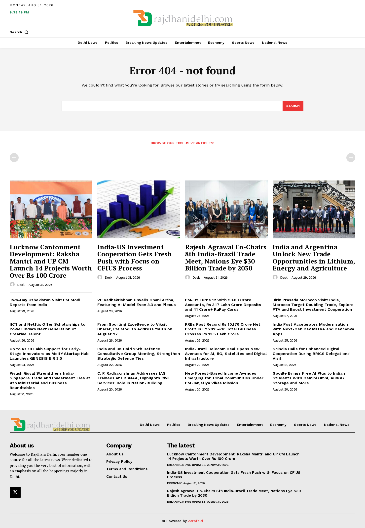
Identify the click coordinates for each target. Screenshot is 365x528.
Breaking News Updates (186, 465)
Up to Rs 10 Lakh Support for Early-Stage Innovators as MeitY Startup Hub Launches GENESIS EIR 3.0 (49, 354)
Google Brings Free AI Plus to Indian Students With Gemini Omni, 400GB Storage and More (309, 378)
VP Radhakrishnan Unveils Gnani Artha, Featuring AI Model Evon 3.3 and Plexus (136, 302)
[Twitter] (15, 492)
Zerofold (195, 521)
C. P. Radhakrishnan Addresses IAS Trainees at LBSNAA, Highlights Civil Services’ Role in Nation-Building (133, 378)
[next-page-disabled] (350, 157)
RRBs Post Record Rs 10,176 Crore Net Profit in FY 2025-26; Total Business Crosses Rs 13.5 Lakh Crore (222, 329)
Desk (21, 285)
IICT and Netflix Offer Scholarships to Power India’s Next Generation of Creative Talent (47, 329)
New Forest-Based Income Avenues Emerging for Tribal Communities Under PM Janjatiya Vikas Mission (224, 378)
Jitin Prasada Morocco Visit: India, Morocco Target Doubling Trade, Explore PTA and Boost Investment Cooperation (313, 305)
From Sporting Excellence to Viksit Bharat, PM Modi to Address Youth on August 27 (134, 329)
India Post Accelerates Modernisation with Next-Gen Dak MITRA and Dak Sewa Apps (313, 329)
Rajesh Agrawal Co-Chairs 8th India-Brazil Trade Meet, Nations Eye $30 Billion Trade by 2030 (225, 257)
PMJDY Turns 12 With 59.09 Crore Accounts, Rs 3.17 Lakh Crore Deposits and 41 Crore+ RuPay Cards (223, 305)
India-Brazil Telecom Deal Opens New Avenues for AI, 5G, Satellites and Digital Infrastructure (226, 354)
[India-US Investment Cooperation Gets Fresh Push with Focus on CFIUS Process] (138, 209)
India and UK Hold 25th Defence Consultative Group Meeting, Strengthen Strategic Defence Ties (138, 354)
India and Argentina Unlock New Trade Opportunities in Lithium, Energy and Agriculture (314, 257)
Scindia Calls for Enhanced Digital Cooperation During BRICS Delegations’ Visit (312, 354)
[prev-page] (14, 157)
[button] (20, 32)
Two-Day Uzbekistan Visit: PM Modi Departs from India (45, 302)
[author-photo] (13, 284)
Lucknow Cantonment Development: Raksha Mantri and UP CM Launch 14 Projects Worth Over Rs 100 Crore (51, 261)
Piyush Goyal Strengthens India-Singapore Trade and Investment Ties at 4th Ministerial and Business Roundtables (50, 380)
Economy (174, 483)
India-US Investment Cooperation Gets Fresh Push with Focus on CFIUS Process (134, 257)
